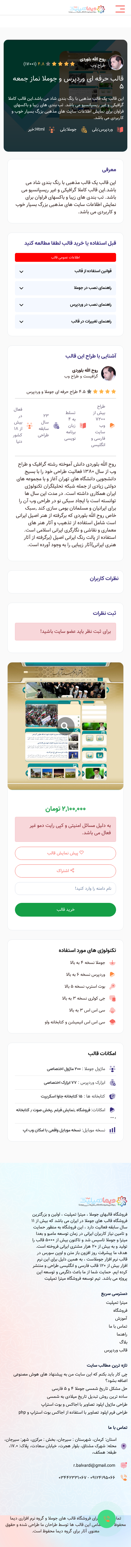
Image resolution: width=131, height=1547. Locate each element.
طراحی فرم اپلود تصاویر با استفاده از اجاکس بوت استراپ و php (73, 1412)
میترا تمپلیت (116, 1302)
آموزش (121, 1318)
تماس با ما (118, 1326)
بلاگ (123, 1342)
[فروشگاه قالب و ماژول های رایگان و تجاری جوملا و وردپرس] (87, 9)
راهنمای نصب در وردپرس (91, 304)
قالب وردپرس (115, 1350)
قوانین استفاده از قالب (93, 271)
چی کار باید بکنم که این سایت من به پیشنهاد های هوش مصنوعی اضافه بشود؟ (70, 1377)
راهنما (122, 1334)
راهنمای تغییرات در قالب (91, 321)
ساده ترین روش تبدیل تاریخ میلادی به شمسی (87, 1396)
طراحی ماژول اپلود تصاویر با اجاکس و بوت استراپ (84, 1404)
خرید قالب (66, 909)
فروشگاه (120, 1310)
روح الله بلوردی (92, 59)
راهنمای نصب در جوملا (93, 287)
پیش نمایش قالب (63, 853)
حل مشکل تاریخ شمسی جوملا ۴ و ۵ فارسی (89, 1388)
